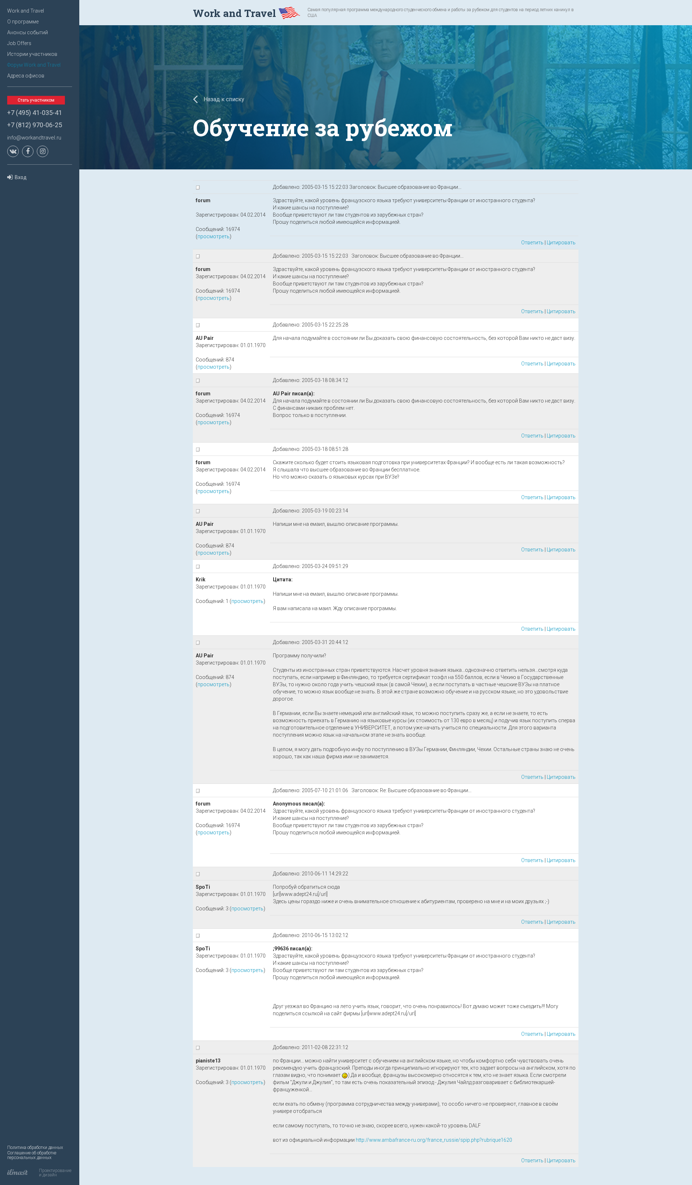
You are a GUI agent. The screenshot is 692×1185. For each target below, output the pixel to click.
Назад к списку (223, 99)
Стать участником (36, 100)
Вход (21, 177)
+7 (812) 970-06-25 (34, 125)
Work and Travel (25, 11)
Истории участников (32, 54)
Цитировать (561, 242)
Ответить (532, 242)
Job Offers (19, 43)
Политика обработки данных (35, 1147)
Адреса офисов (25, 76)
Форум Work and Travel (34, 65)
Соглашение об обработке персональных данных (31, 1155)
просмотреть (214, 236)
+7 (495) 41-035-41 (34, 112)
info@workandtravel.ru (34, 137)
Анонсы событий (27, 32)
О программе (23, 22)
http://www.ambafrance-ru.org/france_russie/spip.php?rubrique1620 (434, 1140)
